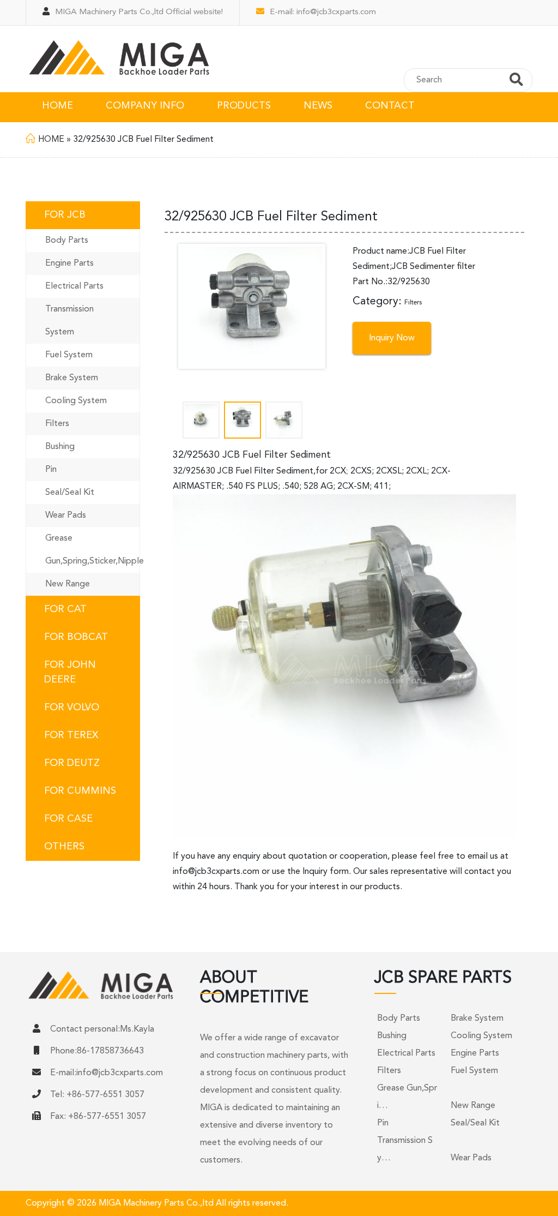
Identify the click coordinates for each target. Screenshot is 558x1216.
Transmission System (69, 321)
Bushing (60, 446)
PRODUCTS (244, 106)
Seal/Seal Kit (69, 492)
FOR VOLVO (71, 707)
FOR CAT (65, 609)
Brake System (71, 378)
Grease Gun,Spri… (407, 1097)
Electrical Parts (74, 286)
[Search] (516, 81)
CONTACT (390, 106)
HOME (57, 106)
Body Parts (66, 240)
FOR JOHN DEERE (70, 672)
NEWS (318, 106)
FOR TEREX (71, 735)
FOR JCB (65, 215)
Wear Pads (65, 515)
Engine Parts (69, 263)
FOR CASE (68, 819)
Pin (51, 469)
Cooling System (76, 401)
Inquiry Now (392, 338)
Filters (57, 424)
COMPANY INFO (145, 106)
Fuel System (69, 355)
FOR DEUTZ (72, 763)
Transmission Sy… (405, 1149)
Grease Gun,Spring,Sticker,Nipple (92, 550)
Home (51, 139)
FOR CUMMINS (80, 791)
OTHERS (64, 847)
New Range (67, 584)
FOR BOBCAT (76, 637)
